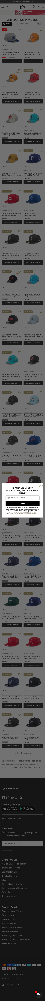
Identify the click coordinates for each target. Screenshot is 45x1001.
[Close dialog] (40, 485)
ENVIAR (22, 503)
